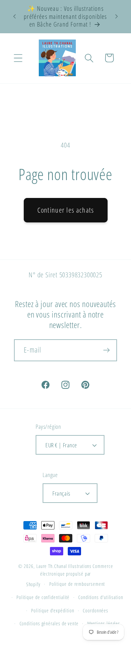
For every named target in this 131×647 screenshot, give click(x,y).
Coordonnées (95, 610)
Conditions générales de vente (49, 623)
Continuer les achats (65, 210)
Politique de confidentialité (43, 597)
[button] (18, 58)
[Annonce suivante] (116, 16)
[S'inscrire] (106, 350)
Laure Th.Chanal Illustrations (64, 566)
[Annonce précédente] (14, 16)
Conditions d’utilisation (100, 597)
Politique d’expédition (52, 610)
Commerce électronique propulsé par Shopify (69, 575)
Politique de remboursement (77, 584)
